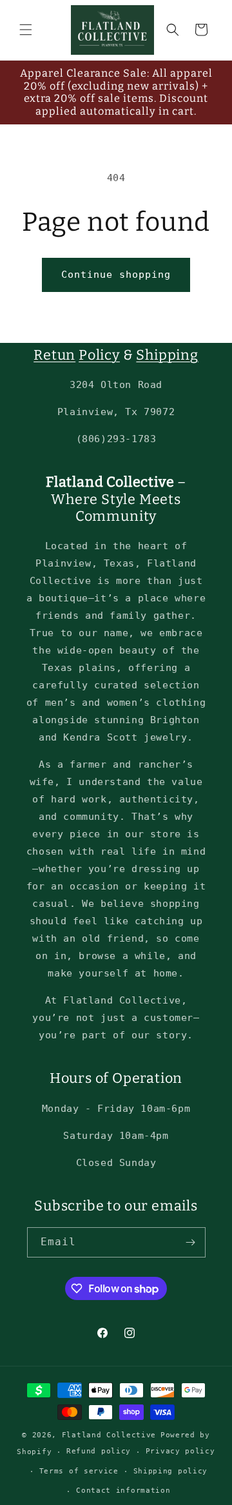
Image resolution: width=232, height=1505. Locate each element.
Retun (54, 355)
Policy (99, 355)
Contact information (123, 1490)
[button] (26, 29)
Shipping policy (170, 1471)
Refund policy (98, 1451)
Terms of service (79, 1471)
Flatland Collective (109, 1435)
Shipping (167, 355)
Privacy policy (180, 1451)
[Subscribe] (191, 1242)
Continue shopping (116, 274)
